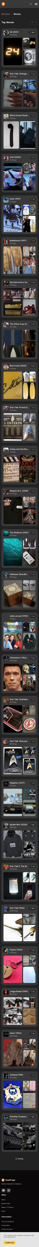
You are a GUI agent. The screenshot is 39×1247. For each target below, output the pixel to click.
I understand (9, 1243)
